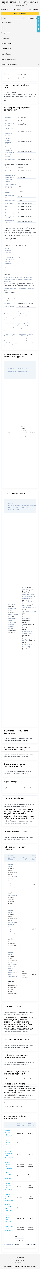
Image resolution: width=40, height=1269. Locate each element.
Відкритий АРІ (18, 9)
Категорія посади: (7, 43)
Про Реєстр (4, 9)
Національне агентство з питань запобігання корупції (21, 1266)
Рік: (2, 27)
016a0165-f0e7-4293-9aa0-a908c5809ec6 (9, 1228)
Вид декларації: (6, 22)
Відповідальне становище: (9, 59)
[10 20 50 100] (19, 1236)
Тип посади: (5, 38)
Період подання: (6, 49)
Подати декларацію (20, 13)
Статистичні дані (33, 9)
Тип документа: (6, 33)
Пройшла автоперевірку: (9, 64)
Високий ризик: (6, 54)
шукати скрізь (34, 18)
